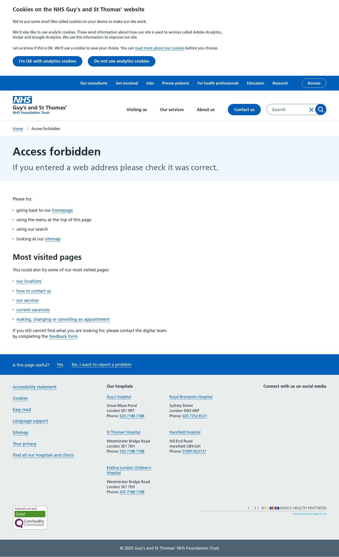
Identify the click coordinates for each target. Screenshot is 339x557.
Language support (30, 421)
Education (255, 83)
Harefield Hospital (185, 432)
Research (280, 83)
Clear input (311, 109)
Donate (314, 83)
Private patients (175, 83)
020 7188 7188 (132, 416)
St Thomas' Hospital (123, 432)
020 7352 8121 (194, 416)
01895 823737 (194, 451)
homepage (62, 210)
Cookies (20, 398)
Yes (60, 364)
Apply (320, 109)
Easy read (22, 409)
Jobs (150, 83)
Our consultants (93, 83)
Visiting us (137, 109)
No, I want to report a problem (101, 364)
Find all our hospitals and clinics (43, 455)
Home (18, 128)
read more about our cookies (159, 48)
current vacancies (33, 309)
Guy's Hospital (119, 396)
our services (27, 300)
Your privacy (24, 443)
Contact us (244, 109)
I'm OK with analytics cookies (47, 61)
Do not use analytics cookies (121, 61)
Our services (172, 109)
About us (206, 109)
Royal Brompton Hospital (191, 396)
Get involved (127, 83)
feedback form (63, 336)
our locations (29, 281)
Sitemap (20, 432)
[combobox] (296, 109)
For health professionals (218, 83)
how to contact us (33, 291)
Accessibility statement (34, 387)
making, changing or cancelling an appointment (63, 319)
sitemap (52, 239)
